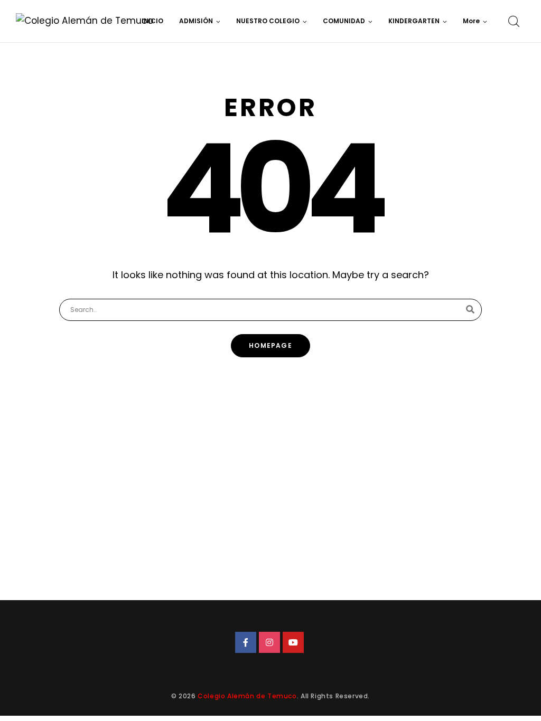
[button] (475, 21)
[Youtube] (293, 642)
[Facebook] (245, 642)
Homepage (270, 345)
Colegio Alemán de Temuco (247, 695)
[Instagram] (269, 642)
